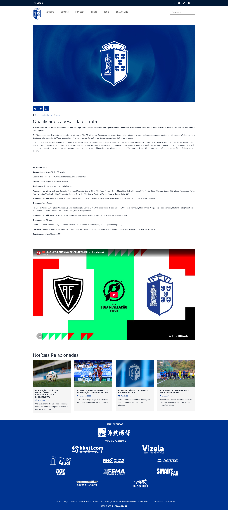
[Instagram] (174, 3)
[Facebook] (179, 3)
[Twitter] (184, 3)
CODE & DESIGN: (114, 506)
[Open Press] (98, 11)
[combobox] (182, 12)
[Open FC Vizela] (86, 11)
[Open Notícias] (56, 11)
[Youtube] (188, 3)
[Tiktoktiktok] (193, 3)
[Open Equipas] (70, 11)
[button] (35, 108)
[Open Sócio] (111, 11)
